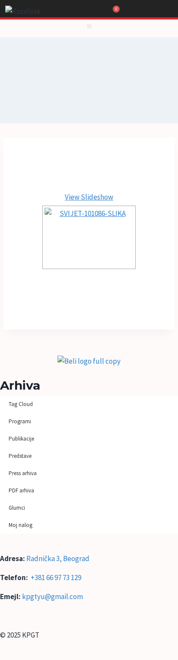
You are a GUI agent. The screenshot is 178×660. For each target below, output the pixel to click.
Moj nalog (20, 525)
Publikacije (21, 438)
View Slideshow (89, 197)
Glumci (17, 507)
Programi (20, 421)
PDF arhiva (21, 490)
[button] (89, 26)
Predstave (20, 456)
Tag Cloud (21, 404)
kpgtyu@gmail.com (52, 596)
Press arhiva (23, 473)
